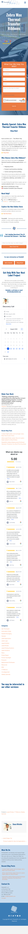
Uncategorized (5, 672)
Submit (14, 106)
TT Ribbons (4, 36)
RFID (2, 667)
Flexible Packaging (6, 633)
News (2, 653)
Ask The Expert (5, 629)
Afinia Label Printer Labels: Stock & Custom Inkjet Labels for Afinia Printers (13, 873)
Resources (4, 665)
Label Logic (4, 641)
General (3, 636)
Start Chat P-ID (14, 246)
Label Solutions (5, 650)
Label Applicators (6, 638)
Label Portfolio (5, 643)
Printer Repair (5, 655)
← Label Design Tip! (6, 838)
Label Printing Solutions (7, 648)
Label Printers (22, 34)
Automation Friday (6, 631)
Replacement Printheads (8, 662)
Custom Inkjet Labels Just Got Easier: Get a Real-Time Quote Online (13, 869)
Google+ (3, 898)
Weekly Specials (12, 36)
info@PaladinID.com (10, 896)
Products (3, 660)
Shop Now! (14, 130)
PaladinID (3, 406)
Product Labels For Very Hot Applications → (15, 841)
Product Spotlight (6, 657)
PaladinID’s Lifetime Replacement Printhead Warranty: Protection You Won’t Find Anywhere (13, 878)
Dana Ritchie (13, 34)
